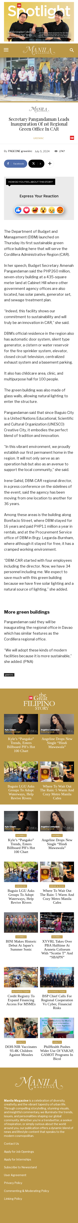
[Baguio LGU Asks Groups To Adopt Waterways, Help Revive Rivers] (21, 771)
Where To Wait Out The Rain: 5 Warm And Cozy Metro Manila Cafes (57, 792)
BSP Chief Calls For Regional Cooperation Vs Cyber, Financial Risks (57, 1002)
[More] (50, 164)
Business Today (21, 991)
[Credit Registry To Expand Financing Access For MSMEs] (21, 977)
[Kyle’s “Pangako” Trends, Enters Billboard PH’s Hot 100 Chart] (21, 724)
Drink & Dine (57, 886)
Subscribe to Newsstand (20, 1167)
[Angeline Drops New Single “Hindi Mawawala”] (57, 724)
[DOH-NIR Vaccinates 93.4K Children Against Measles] (21, 1028)
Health (21, 1042)
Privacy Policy (13, 1183)
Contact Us (11, 1143)
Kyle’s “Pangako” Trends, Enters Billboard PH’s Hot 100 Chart (21, 745)
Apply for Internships (17, 1159)
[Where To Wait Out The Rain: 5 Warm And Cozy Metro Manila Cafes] (57, 771)
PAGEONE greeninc (20, 151)
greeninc (38, 138)
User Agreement (15, 1175)
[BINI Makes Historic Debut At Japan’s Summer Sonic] (21, 922)
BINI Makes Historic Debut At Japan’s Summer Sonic (21, 945)
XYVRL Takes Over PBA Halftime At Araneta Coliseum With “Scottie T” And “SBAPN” (57, 949)
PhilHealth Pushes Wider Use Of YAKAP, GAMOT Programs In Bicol (57, 1053)
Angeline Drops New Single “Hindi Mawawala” (57, 743)
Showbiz (21, 835)
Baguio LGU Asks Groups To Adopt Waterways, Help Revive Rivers (21, 792)
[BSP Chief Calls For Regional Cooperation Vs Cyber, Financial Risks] (57, 977)
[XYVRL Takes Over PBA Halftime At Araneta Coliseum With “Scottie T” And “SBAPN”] (57, 922)
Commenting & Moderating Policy (26, 1191)
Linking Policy (13, 1198)
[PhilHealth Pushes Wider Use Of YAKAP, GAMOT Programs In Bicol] (57, 1028)
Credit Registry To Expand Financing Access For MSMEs (21, 1000)
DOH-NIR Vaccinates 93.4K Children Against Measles (21, 1051)
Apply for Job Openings (19, 1151)
